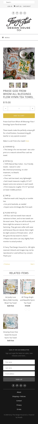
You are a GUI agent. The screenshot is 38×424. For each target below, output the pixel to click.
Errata (19, 409)
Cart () (18, 6)
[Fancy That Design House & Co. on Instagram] (21, 13)
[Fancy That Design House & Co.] (19, 24)
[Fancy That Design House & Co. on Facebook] (13, 13)
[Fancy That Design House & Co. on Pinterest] (17, 13)
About (19, 392)
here (27, 141)
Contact (19, 401)
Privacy (19, 405)
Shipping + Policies (19, 396)
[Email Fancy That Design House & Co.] (24, 13)
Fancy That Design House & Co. (18, 415)
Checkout (27, 6)
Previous (7, 264)
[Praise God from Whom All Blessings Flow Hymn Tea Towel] (19, 63)
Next (32, 264)
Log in (9, 6)
